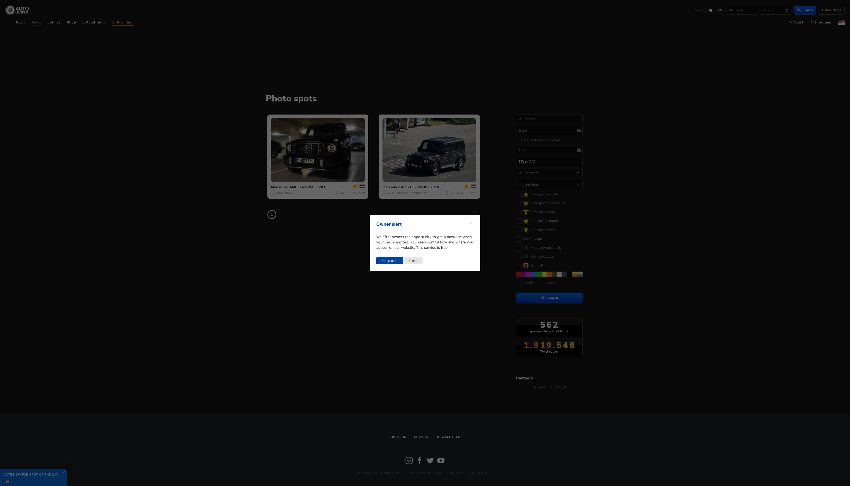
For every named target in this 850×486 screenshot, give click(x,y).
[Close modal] (471, 224)
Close (413, 260)
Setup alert (390, 260)
